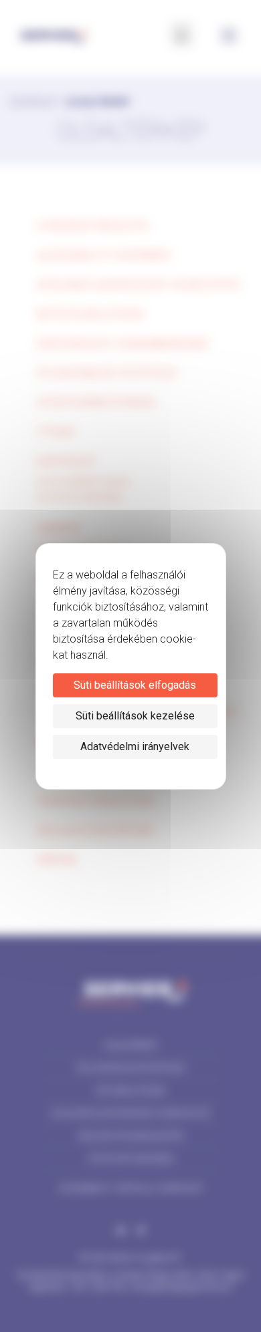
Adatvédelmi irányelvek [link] (134, 746)
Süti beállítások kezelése (135, 715)
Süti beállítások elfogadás (135, 685)
